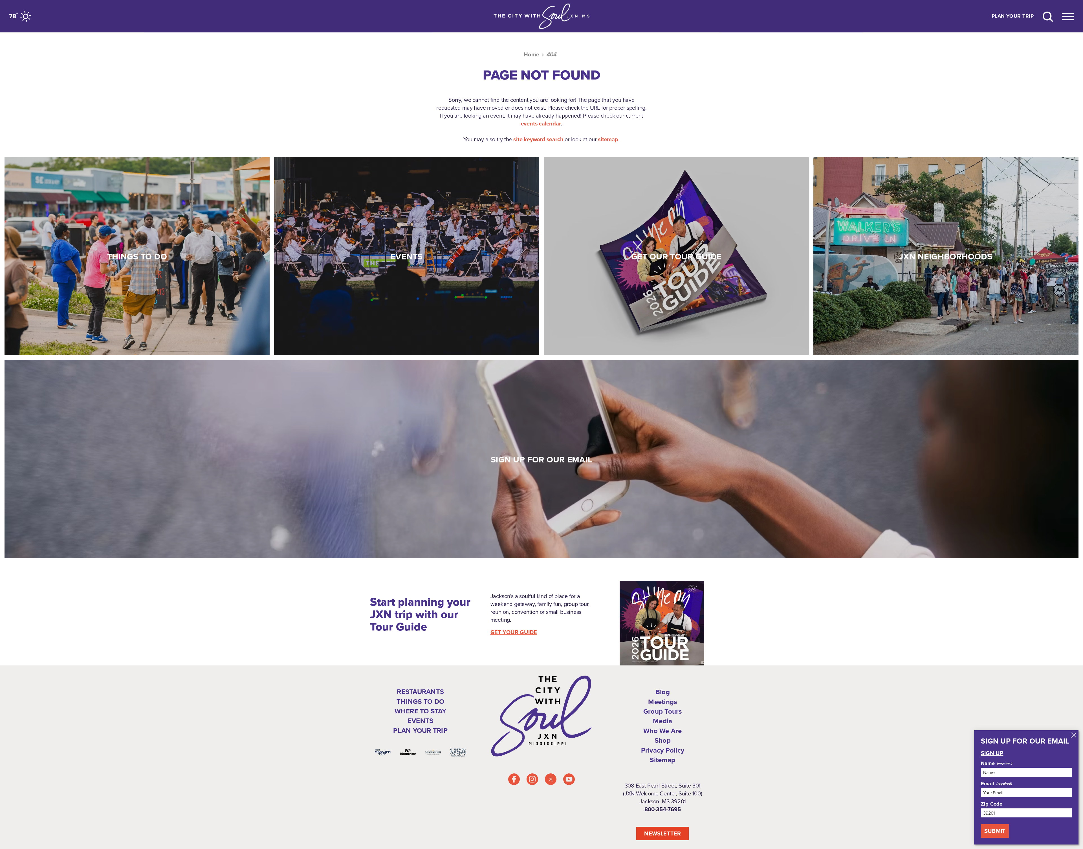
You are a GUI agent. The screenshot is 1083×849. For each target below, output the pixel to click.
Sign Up (992, 753)
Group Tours (662, 711)
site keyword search (538, 139)
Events (420, 720)
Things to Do (420, 701)
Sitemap (662, 760)
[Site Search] (1048, 16)
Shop (663, 740)
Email (987, 783)
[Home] (541, 16)
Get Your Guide (513, 632)
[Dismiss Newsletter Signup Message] (1074, 735)
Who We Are (662, 731)
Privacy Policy (662, 750)
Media (662, 721)
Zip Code (991, 804)
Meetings (662, 702)
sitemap (608, 139)
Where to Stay (420, 711)
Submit (994, 831)
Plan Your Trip (1013, 16)
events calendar (541, 123)
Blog (662, 692)
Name (988, 763)
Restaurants (420, 691)
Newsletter (662, 833)
